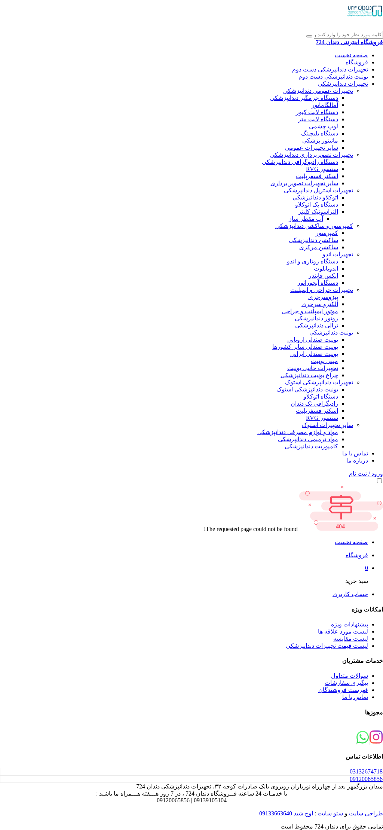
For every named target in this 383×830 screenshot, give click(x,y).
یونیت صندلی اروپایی (312, 339)
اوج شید (302, 813)
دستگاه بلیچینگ (319, 133)
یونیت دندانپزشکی (331, 332)
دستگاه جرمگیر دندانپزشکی (304, 98)
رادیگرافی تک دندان (314, 403)
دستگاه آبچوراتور (317, 283)
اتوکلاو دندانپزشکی (315, 197)
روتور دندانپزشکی (316, 318)
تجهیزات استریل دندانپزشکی (318, 190)
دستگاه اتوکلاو (320, 396)
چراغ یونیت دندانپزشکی (309, 375)
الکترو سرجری (319, 304)
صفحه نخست (351, 55)
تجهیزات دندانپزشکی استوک (319, 382)
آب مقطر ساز (306, 219)
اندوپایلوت (326, 268)
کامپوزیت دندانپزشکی (311, 446)
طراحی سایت (366, 813)
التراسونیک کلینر (318, 211)
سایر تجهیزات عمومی (311, 147)
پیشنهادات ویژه (349, 624)
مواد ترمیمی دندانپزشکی (308, 439)
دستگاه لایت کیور (317, 112)
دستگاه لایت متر (318, 119)
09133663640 (275, 813)
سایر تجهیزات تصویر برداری (304, 183)
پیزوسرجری (323, 297)
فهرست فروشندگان (343, 690)
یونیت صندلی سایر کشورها (305, 347)
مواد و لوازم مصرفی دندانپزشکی (297, 432)
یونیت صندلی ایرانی (314, 354)
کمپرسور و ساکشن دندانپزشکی (314, 226)
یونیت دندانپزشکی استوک (307, 389)
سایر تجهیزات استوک (327, 425)
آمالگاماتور (325, 105)
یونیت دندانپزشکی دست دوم (333, 76)
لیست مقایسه (350, 638)
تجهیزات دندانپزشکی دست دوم (330, 69)
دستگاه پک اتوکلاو (316, 204)
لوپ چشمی (323, 126)
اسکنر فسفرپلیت (317, 176)
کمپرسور (327, 233)
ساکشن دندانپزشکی (313, 240)
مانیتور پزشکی (320, 140)
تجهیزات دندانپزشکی (343, 83)
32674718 (366, 771)
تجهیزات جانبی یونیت (312, 368)
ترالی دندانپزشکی (316, 325)
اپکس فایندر (323, 275)
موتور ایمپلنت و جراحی (310, 311)
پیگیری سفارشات (346, 683)
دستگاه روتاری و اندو (312, 261)
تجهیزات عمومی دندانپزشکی (318, 91)
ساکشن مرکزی (318, 247)
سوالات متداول (349, 675)
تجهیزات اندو (337, 254)
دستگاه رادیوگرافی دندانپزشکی (300, 162)
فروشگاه (357, 62)
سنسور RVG (322, 169)
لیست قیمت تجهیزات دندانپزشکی (327, 646)
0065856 (366, 779)
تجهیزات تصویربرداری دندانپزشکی (311, 155)
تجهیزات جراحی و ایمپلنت (321, 290)
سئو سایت (330, 813)
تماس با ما (355, 453)
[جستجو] (309, 36)
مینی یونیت (324, 361)
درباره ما (357, 460)
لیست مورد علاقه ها (343, 631)
